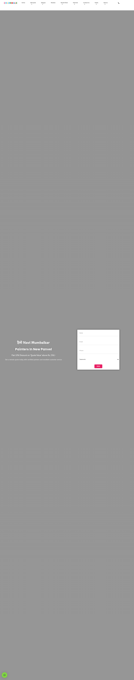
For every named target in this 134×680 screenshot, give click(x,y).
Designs (43, 2)
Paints (96, 2)
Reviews (53, 2)
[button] (4, 675)
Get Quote (33, 2)
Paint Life (75, 2)
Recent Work (64, 2)
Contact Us (86, 2)
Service (106, 2)
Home (23, 2)
